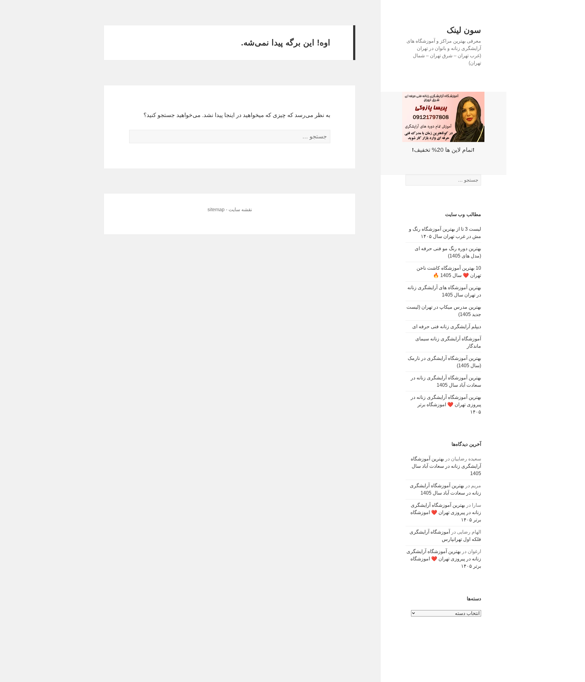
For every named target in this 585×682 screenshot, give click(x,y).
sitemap (216, 209)
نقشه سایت (240, 209)
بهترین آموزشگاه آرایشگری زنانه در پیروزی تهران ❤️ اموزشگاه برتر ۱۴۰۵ (446, 404)
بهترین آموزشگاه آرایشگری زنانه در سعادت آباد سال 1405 (446, 466)
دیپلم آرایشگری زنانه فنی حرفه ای (446, 326)
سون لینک (464, 30)
